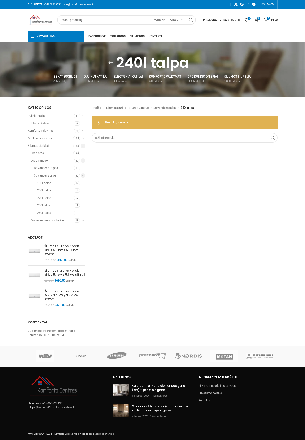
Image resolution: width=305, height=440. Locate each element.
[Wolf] (45, 356)
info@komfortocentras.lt (78, 4)
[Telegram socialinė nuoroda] (254, 4)
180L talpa (44, 183)
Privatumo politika (210, 393)
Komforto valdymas (40, 130)
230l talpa (43, 205)
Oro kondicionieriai (40, 138)
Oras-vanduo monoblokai (47, 220)
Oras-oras (37, 153)
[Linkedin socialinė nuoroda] (248, 4)
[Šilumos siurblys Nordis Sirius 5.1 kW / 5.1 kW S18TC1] (34, 276)
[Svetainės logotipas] (40, 19)
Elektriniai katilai (38, 123)
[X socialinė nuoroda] (236, 4)
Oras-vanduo (39, 160)
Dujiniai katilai (36, 115)
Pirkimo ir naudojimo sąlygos (217, 385)
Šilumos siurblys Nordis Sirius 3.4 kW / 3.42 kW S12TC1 (61, 295)
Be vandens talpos (46, 168)
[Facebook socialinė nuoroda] (230, 4)
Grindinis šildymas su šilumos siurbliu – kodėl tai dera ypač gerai (161, 408)
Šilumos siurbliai (38, 145)
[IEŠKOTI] (191, 20)
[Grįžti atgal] (111, 63)
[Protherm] (152, 356)
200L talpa (44, 190)
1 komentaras (159, 395)
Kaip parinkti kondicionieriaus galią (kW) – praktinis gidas (158, 388)
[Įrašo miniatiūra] (121, 391)
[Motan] (224, 356)
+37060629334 (52, 4)
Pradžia (97, 107)
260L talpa (44, 212)
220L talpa (44, 198)
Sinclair (81, 356)
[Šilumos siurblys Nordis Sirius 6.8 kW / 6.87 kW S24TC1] (34, 253)
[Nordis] (188, 356)
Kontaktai (204, 400)
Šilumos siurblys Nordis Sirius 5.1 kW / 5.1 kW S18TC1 (64, 273)
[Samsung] (117, 356)
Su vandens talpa (45, 175)
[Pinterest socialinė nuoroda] (242, 4)
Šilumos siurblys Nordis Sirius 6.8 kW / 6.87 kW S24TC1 (61, 250)
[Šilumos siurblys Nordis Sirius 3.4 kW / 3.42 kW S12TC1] (34, 298)
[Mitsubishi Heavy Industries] (259, 356)
